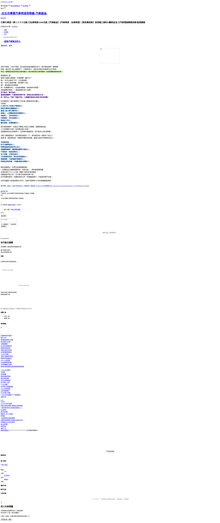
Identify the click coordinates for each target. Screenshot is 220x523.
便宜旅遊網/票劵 (6, 376)
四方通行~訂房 (5, 382)
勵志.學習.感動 (15, 209)
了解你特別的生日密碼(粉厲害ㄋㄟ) (11, 407)
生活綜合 (15, 26)
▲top (2, 212)
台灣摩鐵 (3, 374)
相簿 (5, 30)
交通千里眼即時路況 (7, 356)
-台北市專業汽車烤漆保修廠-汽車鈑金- (24, 13)
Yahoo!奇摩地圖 (5, 388)
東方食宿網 (4, 412)
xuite (2, 400)
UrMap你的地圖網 (6, 395)
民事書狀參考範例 (6, 335)
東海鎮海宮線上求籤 (7, 339)
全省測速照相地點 (6, 362)
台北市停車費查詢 (6, 346)
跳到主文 (3, 18)
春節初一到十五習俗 (7, 414)
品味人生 (3, 428)
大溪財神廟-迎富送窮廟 (8, 418)
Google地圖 (4, 384)
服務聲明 (126, 499)
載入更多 (3, 216)
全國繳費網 (4, 344)
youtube (3, 401)
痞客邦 (10, 204)
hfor (2, 195)
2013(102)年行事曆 (6, 403)
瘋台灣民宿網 (5, 378)
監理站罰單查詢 (5, 348)
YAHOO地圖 (4, 354)
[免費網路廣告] (17, 395)
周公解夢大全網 (5, 342)
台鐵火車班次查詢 (6, 350)
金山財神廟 (4, 424)
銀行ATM (3, 337)
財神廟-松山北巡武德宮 (8, 422)
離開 (10, 519)
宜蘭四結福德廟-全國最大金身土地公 (12, 420)
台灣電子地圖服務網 (7, 386)
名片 (5, 34)
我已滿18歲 (4, 519)
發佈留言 (3, 226)
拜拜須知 (3, 426)
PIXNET (97, 499)
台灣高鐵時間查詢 (6, 352)
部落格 (6, 32)
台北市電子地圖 (5, 393)
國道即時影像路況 (6, 358)
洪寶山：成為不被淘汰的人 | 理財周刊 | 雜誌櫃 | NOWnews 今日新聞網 (28, 186)
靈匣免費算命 (5, 430)
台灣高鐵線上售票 (6, 364)
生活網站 (3, 410)
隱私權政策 (119, 499)
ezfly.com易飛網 (5, 360)
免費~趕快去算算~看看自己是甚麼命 (12, 405)
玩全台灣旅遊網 (5, 380)
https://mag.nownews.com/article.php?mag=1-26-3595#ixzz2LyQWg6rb (69, 186)
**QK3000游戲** (6, 370)
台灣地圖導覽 (5, 390)
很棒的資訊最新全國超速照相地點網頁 (12, 366)
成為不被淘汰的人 (12, 41)
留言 (13, 204)
